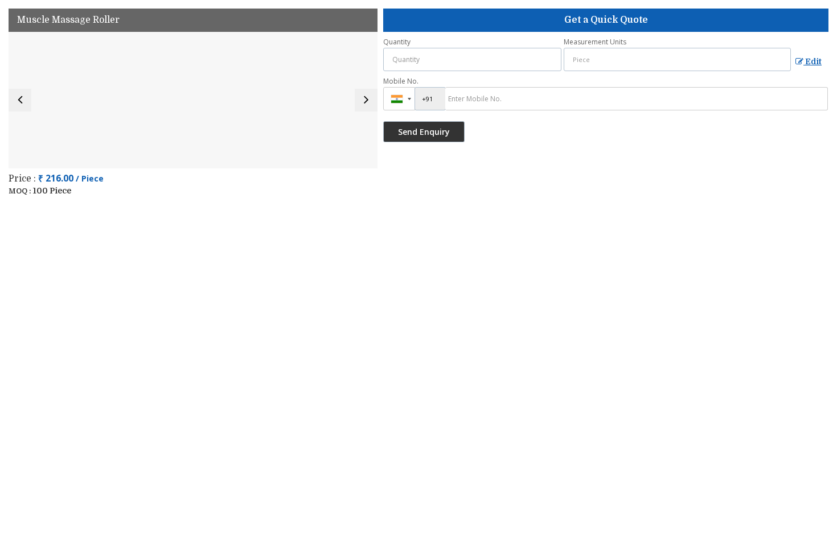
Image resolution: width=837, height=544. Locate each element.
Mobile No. (401, 81)
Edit (812, 61)
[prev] (20, 100)
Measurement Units (595, 42)
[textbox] (677, 59)
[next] (366, 100)
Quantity (397, 42)
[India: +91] (399, 98)
